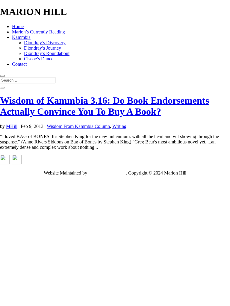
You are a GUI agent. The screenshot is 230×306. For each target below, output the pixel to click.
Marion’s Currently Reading (38, 31)
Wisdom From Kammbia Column (78, 126)
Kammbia (21, 37)
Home (18, 26)
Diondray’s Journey (42, 48)
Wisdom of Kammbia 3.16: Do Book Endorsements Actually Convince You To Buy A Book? (104, 106)
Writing (119, 126)
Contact (19, 64)
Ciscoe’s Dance (38, 58)
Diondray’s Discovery (45, 42)
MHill (11, 126)
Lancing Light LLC (107, 172)
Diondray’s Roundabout (46, 53)
